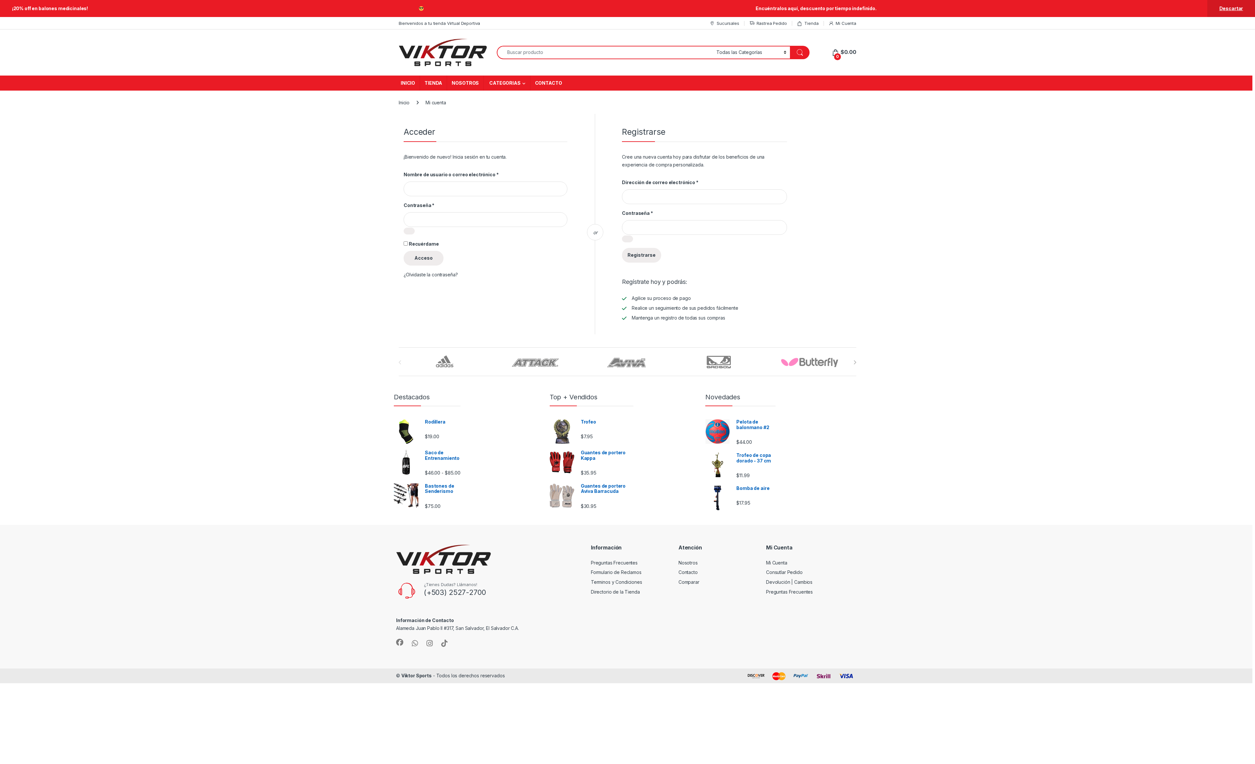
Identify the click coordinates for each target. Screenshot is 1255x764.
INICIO (408, 83)
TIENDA (433, 83)
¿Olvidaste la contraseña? (431, 274)
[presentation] (854, 362)
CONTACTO (548, 83)
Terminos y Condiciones (616, 582)
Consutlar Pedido (784, 572)
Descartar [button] (1231, 8)
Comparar (688, 582)
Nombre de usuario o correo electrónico (451, 174)
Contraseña (419, 205)
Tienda (811, 23)
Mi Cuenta (846, 23)
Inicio (404, 102)
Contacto (688, 572)
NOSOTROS (465, 83)
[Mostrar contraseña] (409, 231)
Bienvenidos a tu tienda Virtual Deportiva (439, 23)
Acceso (423, 258)
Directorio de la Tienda (615, 592)
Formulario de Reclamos (616, 572)
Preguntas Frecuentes (614, 562)
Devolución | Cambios (789, 582)
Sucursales (728, 23)
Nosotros (688, 562)
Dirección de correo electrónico (660, 182)
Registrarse (642, 255)
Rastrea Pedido (772, 23)
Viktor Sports (416, 675)
